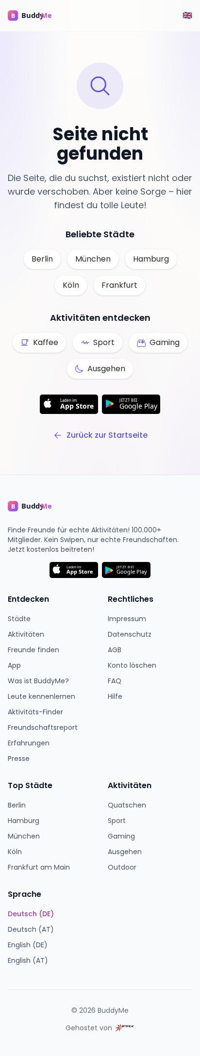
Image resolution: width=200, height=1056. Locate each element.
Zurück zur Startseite (107, 435)
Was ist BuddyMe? (38, 681)
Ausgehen (125, 852)
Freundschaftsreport (43, 727)
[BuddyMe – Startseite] (37, 15)
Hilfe (115, 696)
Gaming (121, 836)
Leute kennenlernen (41, 696)
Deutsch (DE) (31, 914)
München (93, 258)
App (14, 665)
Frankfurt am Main (39, 867)
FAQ (114, 681)
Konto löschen (132, 665)
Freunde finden (33, 650)
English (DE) (28, 945)
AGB (114, 650)
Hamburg (151, 258)
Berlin (42, 258)
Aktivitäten (26, 634)
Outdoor (122, 867)
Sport (117, 820)
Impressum (127, 619)
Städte (19, 619)
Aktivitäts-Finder (35, 712)
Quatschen (127, 805)
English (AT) (28, 960)
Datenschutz (129, 634)
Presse (19, 758)
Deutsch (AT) (31, 929)
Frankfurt (119, 285)
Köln (71, 285)
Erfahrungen (29, 743)
